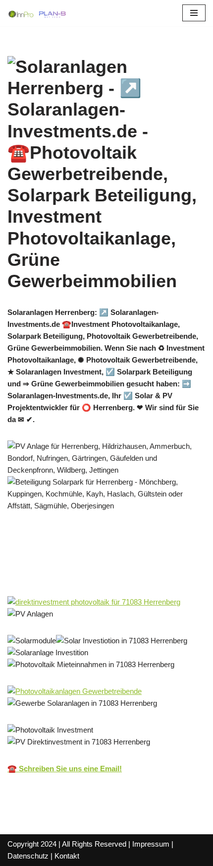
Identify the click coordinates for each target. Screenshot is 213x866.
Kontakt (66, 856)
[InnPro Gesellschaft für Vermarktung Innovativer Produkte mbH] (37, 13)
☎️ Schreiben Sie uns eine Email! (64, 768)
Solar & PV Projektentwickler (71, 560)
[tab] (71, 560)
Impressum (150, 844)
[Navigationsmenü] (194, 12)
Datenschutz (28, 856)
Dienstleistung (47, 574)
